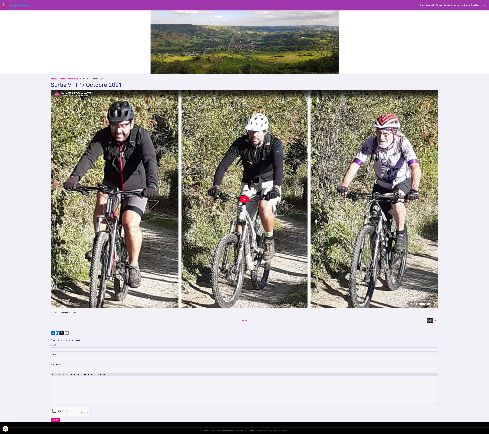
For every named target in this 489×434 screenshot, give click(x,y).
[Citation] (71, 374)
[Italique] (56, 374)
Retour (244, 321)
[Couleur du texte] (67, 374)
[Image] (85, 374)
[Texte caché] (81, 374)
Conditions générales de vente (257, 431)
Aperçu (102, 374)
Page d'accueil (427, 5)
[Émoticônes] (95, 374)
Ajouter (55, 420)
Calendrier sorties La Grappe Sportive (461, 5)
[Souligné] (59, 374)
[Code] (92, 374)
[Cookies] (5, 429)
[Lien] (78, 374)
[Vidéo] (88, 374)
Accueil (54, 79)
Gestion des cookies (281, 431)
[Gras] (53, 374)
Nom (53, 345)
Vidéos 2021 (73, 79)
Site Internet (56, 364)
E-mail (53, 355)
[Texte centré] (74, 374)
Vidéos (439, 5)
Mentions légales (207, 431)
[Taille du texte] (63, 374)
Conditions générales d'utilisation (229, 431)
